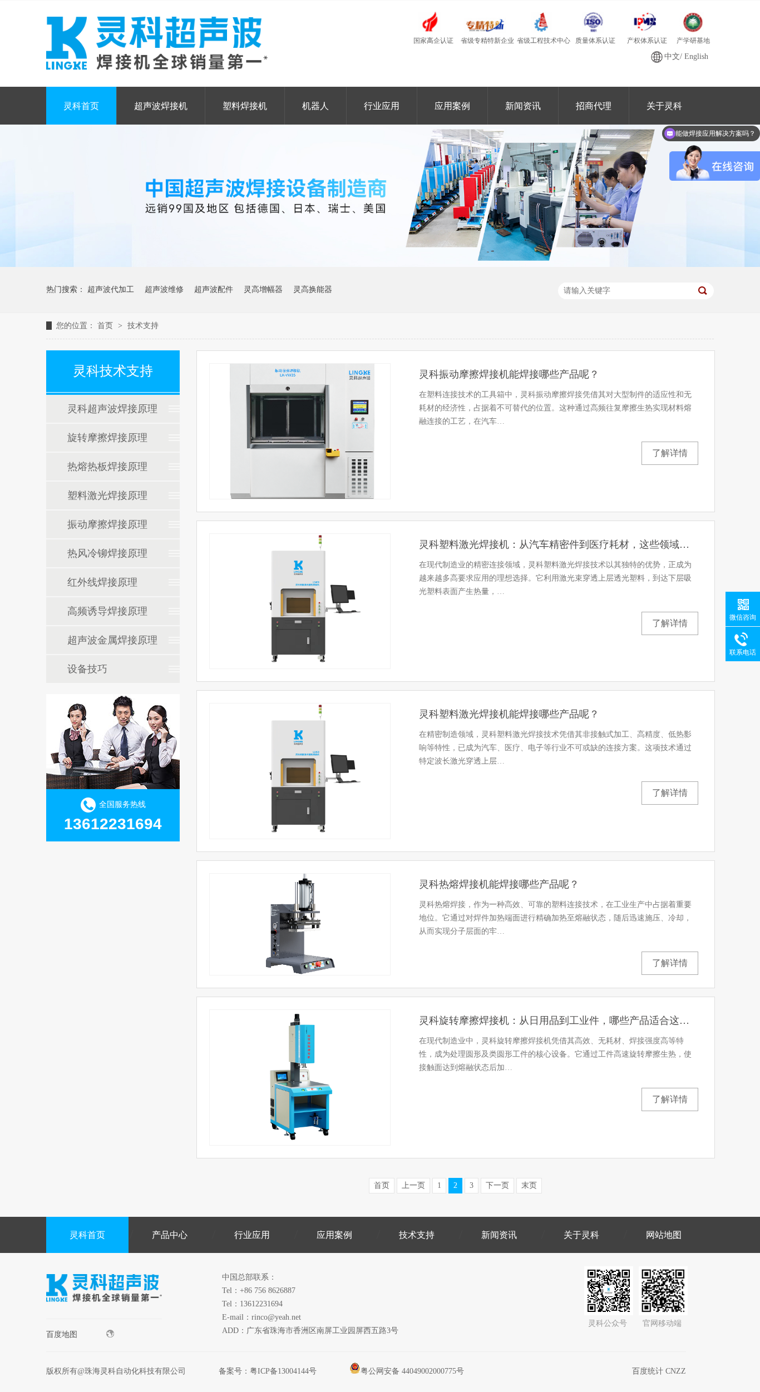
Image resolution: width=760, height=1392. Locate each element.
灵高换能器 (312, 289)
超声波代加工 (110, 289)
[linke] (104, 1316)
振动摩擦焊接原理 (107, 524)
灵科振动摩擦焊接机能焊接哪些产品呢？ (509, 374)
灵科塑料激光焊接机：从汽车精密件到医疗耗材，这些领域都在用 (558, 544)
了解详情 (670, 453)
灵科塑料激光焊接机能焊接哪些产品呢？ (509, 714)
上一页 (413, 1185)
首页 (106, 325)
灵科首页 (81, 106)
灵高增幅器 (263, 289)
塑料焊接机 (245, 106)
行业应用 (381, 106)
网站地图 (664, 1235)
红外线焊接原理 (102, 582)
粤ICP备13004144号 (283, 1371)
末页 (529, 1185)
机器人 (315, 106)
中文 (672, 56)
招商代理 (593, 106)
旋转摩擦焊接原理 (107, 437)
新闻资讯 (523, 106)
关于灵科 (664, 106)
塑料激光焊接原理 (107, 495)
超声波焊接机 (160, 106)
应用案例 (452, 106)
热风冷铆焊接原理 (107, 553)
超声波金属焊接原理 (112, 640)
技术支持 (143, 325)
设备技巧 (87, 669)
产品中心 (169, 1235)
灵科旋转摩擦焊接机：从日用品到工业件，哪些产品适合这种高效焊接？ (558, 1020)
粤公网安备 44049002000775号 (412, 1371)
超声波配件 (213, 289)
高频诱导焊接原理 (107, 611)
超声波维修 (164, 289)
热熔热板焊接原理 (107, 466)
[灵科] (380, 264)
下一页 (497, 1185)
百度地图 (61, 1334)
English (696, 56)
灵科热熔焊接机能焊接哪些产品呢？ (499, 884)
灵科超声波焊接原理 (112, 408)
